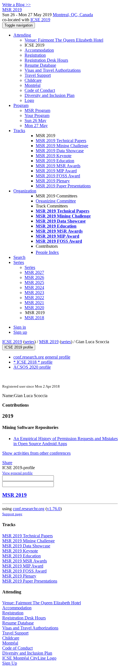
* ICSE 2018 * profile (32, 362)
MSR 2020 (34, 307)
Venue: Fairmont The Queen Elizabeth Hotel (64, 40)
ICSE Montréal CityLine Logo (29, 658)
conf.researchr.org (28, 508)
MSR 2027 (34, 272)
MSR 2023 (34, 292)
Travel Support (38, 75)
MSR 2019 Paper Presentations (63, 185)
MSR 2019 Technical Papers (61, 140)
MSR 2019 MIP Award (56, 170)
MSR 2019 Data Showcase (60, 150)
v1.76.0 (53, 508)
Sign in (19, 327)
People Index (47, 252)
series (29, 341)
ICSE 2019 (40, 19)
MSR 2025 (34, 282)
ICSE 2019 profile (18, 347)
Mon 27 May (36, 125)
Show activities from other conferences (36, 453)
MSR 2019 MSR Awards (58, 165)
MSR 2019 (49, 341)
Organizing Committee (56, 201)
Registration (35, 55)
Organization (24, 191)
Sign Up (9, 663)
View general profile (17, 473)
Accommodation (39, 50)
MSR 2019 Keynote (53, 155)
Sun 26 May (35, 120)
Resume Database (40, 65)
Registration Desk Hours (46, 60)
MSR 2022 (34, 297)
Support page (12, 514)
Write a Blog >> (16, 4)
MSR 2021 (34, 302)
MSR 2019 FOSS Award (58, 175)
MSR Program (37, 110)
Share (7, 462)
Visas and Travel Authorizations (53, 70)
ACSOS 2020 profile (32, 367)
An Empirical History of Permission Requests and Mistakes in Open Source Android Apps (65, 441)
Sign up (20, 332)
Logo (29, 100)
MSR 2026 (34, 277)
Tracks (19, 130)
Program (20, 105)
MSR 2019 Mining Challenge (62, 145)
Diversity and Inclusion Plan (50, 95)
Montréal (32, 85)
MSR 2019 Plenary (53, 180)
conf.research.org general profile (41, 357)
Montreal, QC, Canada (73, 14)
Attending (22, 35)
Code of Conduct (40, 90)
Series (30, 267)
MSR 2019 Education (55, 160)
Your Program (37, 115)
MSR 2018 (34, 317)
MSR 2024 (34, 287)
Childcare (33, 80)
